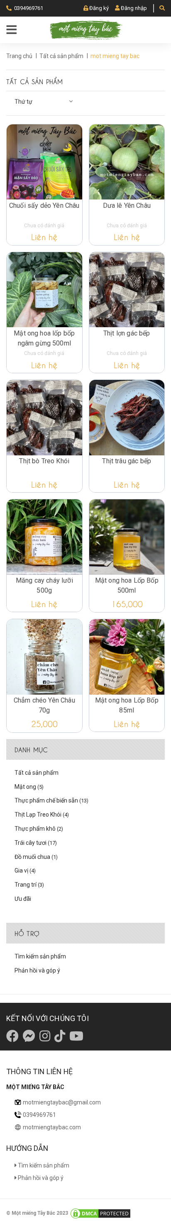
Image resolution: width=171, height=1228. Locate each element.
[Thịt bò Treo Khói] (44, 417)
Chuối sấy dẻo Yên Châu (44, 205)
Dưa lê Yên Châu (127, 205)
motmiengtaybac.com (52, 1127)
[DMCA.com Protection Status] (100, 1213)
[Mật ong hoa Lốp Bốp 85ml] (127, 657)
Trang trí (29, 884)
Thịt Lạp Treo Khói (42, 814)
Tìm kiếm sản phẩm (40, 956)
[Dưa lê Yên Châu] (127, 162)
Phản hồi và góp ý (37, 970)
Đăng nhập (134, 8)
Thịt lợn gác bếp (126, 333)
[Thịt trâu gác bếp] (127, 417)
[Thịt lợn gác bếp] (127, 290)
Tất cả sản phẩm (37, 772)
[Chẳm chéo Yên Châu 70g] (44, 657)
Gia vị (25, 870)
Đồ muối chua (36, 857)
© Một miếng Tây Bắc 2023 (37, 1213)
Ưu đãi (23, 898)
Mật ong (29, 786)
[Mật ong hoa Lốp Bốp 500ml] (127, 537)
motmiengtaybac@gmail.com (62, 1102)
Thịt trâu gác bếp (126, 461)
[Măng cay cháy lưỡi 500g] (44, 537)
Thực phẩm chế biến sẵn (51, 800)
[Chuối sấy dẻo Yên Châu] (44, 162)
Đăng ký (99, 8)
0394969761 (28, 8)
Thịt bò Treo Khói (44, 461)
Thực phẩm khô (39, 828)
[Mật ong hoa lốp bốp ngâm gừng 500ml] (44, 290)
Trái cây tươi (36, 842)
